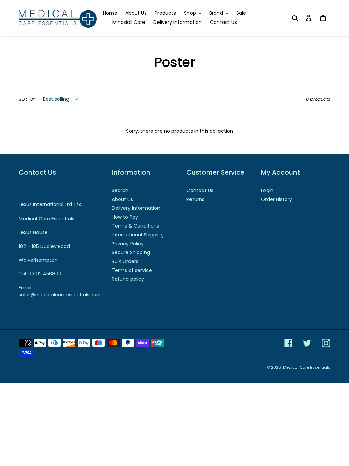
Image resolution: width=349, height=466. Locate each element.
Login (267, 190)
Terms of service (132, 270)
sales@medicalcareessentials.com (60, 294)
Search (120, 190)
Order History (276, 199)
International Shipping (138, 234)
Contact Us (199, 190)
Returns (195, 199)
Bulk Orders (125, 261)
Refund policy (128, 279)
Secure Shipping (131, 252)
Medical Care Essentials (306, 367)
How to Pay (125, 217)
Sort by (27, 99)
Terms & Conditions (135, 225)
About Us (122, 199)
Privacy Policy (128, 243)
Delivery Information (136, 208)
